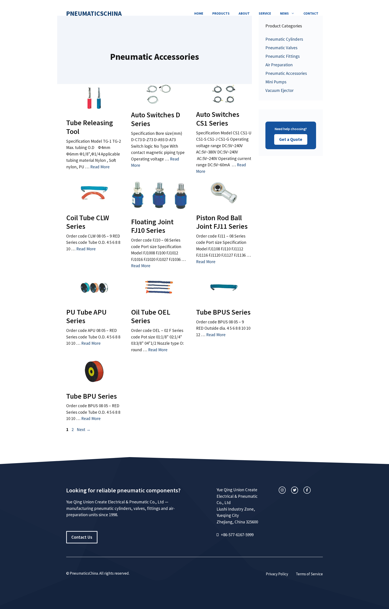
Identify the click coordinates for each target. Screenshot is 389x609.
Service (265, 13)
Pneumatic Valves (281, 47)
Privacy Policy (277, 573)
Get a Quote (290, 139)
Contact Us (81, 537)
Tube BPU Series (91, 396)
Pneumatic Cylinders (284, 39)
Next (83, 429)
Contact (310, 13)
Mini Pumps (275, 81)
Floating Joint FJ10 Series (152, 226)
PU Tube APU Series (86, 316)
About (244, 13)
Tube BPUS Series (223, 312)
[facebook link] (306, 490)
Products (221, 13)
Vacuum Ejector (279, 90)
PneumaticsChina (94, 13)
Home (198, 13)
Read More (100, 166)
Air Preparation (279, 64)
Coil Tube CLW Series (87, 222)
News (284, 13)
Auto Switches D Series (155, 119)
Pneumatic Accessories (286, 73)
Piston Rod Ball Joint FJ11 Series (222, 222)
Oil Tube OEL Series (150, 316)
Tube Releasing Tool (89, 127)
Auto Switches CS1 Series (217, 118)
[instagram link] (282, 490)
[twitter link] (294, 490)
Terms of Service (309, 573)
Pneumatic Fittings (282, 56)
